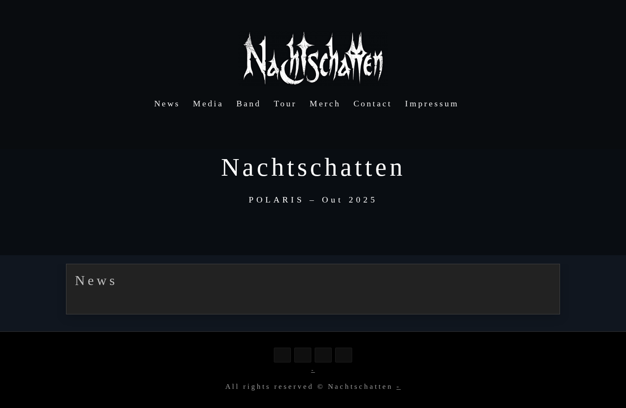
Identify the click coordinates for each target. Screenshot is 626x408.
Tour (285, 103)
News (167, 103)
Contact (372, 103)
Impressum (432, 103)
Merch (325, 103)
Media (208, 103)
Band (248, 103)
